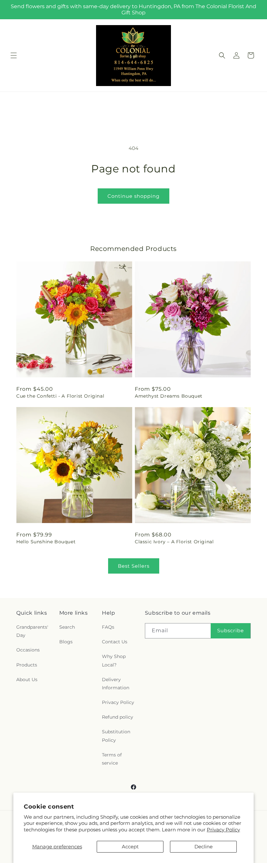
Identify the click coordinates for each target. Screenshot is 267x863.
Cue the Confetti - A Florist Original (60, 396)
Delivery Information (115, 684)
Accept (130, 846)
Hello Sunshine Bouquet (46, 542)
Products (26, 665)
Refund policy (117, 717)
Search (67, 627)
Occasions (28, 650)
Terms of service (112, 759)
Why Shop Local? (114, 660)
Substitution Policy (116, 736)
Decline (203, 846)
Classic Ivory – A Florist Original (174, 542)
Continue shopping (133, 196)
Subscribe (230, 630)
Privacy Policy (223, 829)
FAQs (108, 627)
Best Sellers (133, 566)
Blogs (66, 642)
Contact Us (114, 642)
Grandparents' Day (32, 631)
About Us (26, 679)
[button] (14, 55)
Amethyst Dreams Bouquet (169, 396)
